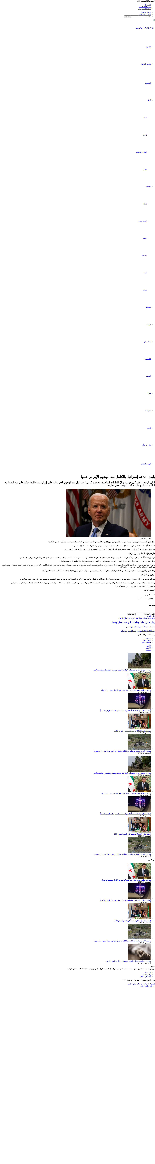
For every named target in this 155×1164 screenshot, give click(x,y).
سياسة (144, 255)
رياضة (149, 324)
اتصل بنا (148, 5)
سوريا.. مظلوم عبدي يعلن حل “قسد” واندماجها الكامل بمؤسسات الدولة (126, 690)
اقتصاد (148, 376)
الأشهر (148, 646)
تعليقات (148, 650)
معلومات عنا (146, 974)
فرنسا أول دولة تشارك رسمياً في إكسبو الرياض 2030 (132, 731)
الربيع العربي (142, 221)
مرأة (149, 393)
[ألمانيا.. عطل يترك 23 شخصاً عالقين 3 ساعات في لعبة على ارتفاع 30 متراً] (139, 708)
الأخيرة (148, 648)
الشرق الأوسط (141, 152)
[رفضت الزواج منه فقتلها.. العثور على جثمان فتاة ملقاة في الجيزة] (139, 959)
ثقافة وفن (147, 341)
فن (145, 273)
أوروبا (145, 135)
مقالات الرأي (146, 445)
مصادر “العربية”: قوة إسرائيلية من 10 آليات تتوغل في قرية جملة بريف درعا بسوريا (122, 751)
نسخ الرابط (131, 614)
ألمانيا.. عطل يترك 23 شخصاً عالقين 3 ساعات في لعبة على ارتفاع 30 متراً (125, 710)
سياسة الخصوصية (144, 9)
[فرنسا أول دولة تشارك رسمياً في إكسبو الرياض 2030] (139, 729)
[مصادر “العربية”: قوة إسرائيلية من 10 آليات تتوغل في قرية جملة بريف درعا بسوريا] (139, 749)
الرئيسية (148, 83)
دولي (145, 169)
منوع (145, 290)
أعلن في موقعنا (145, 976)
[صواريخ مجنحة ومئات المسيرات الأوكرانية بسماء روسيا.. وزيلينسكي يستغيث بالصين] (139, 668)
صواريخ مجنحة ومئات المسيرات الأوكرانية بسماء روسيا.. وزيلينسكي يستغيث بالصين (122, 670)
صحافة (148, 307)
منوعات (148, 410)
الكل (145, 117)
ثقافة (145, 238)
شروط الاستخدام (145, 7)
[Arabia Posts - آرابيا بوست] (145, 28)
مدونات (148, 186)
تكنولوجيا (148, 359)
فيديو (149, 428)
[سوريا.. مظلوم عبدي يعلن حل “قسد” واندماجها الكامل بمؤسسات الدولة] (139, 688)
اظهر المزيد (151, 616)
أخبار (149, 100)
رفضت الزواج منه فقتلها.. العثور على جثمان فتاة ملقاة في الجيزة (128, 961)
